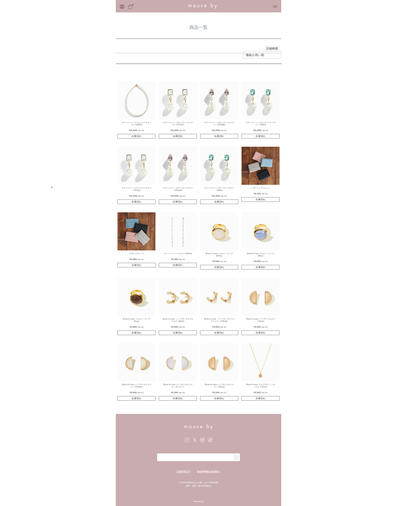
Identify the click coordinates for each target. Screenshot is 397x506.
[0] (139, 6)
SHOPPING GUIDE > (208, 471)
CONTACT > (184, 471)
